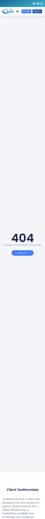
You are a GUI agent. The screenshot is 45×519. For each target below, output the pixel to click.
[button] (18, 11)
